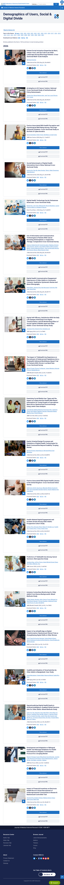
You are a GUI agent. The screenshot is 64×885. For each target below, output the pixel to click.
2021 (38, 33)
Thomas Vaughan (43, 601)
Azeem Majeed (52, 489)
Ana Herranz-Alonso (32, 250)
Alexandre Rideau (52, 411)
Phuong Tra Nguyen (40, 368)
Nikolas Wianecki (38, 409)
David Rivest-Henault (32, 601)
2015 (59, 33)
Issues (35, 845)
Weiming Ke (42, 205)
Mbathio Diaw (30, 413)
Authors (35, 840)
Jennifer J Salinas (41, 760)
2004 (35, 35)
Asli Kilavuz (47, 134)
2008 (25, 35)
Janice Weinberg (50, 368)
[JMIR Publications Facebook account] (39, 858)
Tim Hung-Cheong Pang (39, 717)
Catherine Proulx (52, 601)
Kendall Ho (41, 602)
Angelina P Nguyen (41, 207)
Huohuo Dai (30, 170)
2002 (39, 35)
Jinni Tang (36, 205)
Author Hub (6, 838)
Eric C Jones (30, 97)
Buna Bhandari (50, 757)
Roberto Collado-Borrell (33, 245)
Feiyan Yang (44, 528)
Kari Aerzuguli (45, 287)
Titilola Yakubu (31, 599)
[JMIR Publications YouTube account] (43, 858)
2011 (15, 35)
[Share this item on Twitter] (58, 15)
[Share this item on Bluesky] (55, 15)
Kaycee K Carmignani (35, 758)
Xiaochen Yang (39, 712)
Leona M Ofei (30, 409)
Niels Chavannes (54, 170)
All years (17, 33)
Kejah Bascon (39, 450)
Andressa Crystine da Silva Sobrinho (40, 640)
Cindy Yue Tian (31, 712)
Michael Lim (54, 599)
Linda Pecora (30, 602)
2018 (49, 33)
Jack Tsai (47, 95)
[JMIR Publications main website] (15, 4)
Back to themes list (9, 30)
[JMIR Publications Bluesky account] (34, 858)
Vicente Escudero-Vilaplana (46, 245)
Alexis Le (33, 207)
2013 (8, 35)
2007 (29, 35)
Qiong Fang (33, 289)
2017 (52, 33)
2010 (18, 35)
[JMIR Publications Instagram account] (46, 858)
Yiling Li (47, 170)
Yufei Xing (52, 287)
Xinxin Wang (30, 287)
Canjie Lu (46, 714)
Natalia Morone (35, 370)
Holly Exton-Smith (31, 488)
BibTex (23, 38)
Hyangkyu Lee (46, 329)
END (19, 38)
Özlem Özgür (40, 134)
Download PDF (44, 77)
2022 (35, 33)
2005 (32, 35)
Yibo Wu (35, 170)
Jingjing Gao (30, 95)
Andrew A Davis (38, 798)
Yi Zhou (38, 528)
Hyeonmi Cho (38, 329)
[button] (62, 2)
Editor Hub (6, 840)
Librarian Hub (7, 845)
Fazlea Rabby (40, 675)
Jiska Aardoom (31, 172)
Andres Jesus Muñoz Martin (42, 246)
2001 (42, 35)
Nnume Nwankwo (50, 205)
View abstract (43, 72)
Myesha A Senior (31, 450)
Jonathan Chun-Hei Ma (37, 714)
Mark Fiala (36, 799)
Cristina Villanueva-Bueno (37, 248)
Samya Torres (47, 599)
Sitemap (5, 863)
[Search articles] (56, 4)
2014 (5, 35)
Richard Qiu (30, 205)
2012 (12, 35)
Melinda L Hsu (36, 564)
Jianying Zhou (37, 287)
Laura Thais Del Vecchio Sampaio (35, 638)
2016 (55, 33)
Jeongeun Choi (31, 329)
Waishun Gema (47, 798)
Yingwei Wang (55, 717)
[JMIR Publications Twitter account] (37, 858)
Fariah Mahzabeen (32, 675)
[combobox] (46, 4)
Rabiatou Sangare (42, 411)
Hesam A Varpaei (31, 757)
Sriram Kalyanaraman (47, 758)
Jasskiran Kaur (31, 562)
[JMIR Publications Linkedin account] (41, 858)
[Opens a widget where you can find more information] (54, 883)
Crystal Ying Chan (36, 716)
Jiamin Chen (44, 716)
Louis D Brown (54, 95)
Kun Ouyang (51, 716)
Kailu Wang (46, 712)
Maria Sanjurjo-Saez (43, 250)
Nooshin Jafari (39, 599)
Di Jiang (36, 602)
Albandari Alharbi (47, 488)
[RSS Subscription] (48, 858)
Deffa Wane (33, 411)
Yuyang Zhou (32, 528)
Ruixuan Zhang (38, 527)
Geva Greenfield (33, 489)
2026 (21, 33)
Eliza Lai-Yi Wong (31, 719)
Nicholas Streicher (31, 60)
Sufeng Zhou (30, 527)
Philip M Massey (38, 413)
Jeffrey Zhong (39, 562)
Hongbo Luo (50, 527)
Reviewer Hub (7, 843)
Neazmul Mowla (48, 675)
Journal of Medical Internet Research (14, 7)
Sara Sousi (39, 488)
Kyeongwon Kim (47, 409)
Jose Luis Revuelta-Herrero (51, 248)
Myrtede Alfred (47, 450)
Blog (34, 848)
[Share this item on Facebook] (55, 17)
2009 (22, 35)
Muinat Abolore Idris (38, 95)
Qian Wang (30, 564)
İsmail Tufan (53, 134)
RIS (27, 38)
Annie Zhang (54, 562)
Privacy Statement (8, 858)
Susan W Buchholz (41, 757)
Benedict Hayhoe (43, 489)
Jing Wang (34, 760)
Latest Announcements (40, 838)
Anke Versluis (41, 170)
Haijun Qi (44, 527)
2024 (28, 33)
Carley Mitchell (47, 562)
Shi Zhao (48, 717)
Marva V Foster (31, 368)
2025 (25, 33)
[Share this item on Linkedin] (58, 17)
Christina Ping (30, 798)
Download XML (44, 81)
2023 (32, 33)
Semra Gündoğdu (31, 134)
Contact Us (6, 861)
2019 (45, 33)
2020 (42, 33)
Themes (35, 843)
